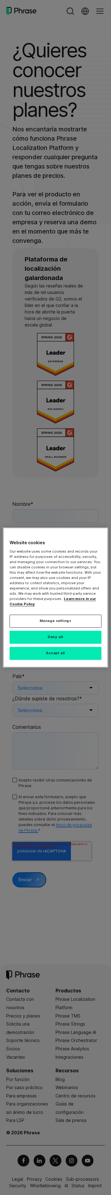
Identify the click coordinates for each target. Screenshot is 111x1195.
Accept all (55, 653)
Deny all (55, 637)
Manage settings (56, 621)
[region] (55, 597)
